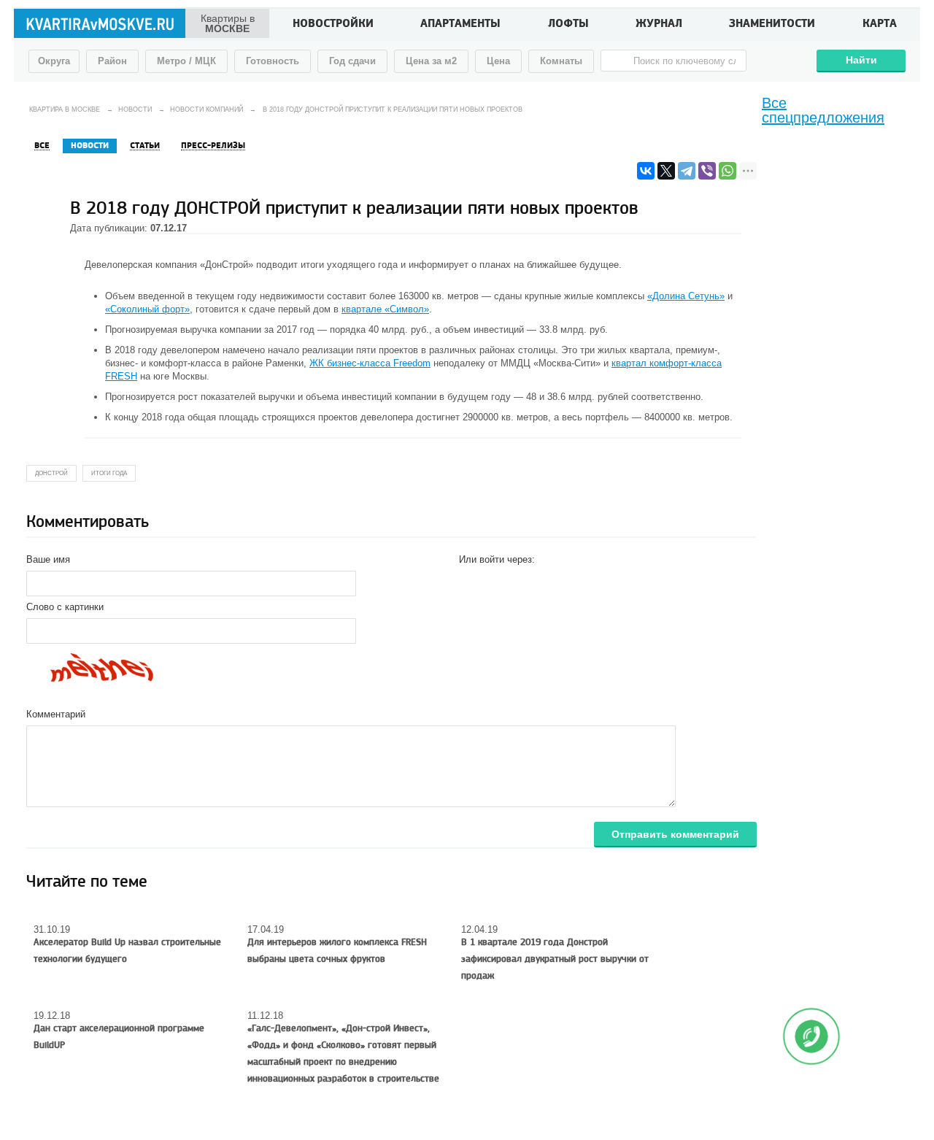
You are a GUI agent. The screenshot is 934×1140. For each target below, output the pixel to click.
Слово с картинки (65, 606)
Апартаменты (460, 25)
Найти (861, 60)
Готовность (272, 60)
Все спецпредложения (823, 110)
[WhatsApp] (727, 171)
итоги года (109, 473)
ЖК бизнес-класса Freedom (370, 363)
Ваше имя (48, 559)
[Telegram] (686, 171)
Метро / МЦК (186, 60)
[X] (666, 171)
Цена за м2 (431, 60)
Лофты (568, 25)
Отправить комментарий (675, 834)
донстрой (51, 473)
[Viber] (707, 171)
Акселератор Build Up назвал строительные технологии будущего (127, 950)
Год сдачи (352, 60)
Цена (498, 60)
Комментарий (55, 714)
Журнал (659, 25)
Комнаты (561, 60)
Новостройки (333, 25)
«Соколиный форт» (147, 309)
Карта (879, 25)
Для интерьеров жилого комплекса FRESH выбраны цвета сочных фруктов (337, 950)
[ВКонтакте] (646, 171)
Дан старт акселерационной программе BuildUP (119, 1036)
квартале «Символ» (385, 309)
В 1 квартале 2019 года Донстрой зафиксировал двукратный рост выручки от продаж (555, 959)
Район (112, 60)
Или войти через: (497, 559)
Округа (54, 60)
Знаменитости (772, 25)
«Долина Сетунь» (686, 295)
